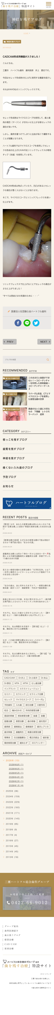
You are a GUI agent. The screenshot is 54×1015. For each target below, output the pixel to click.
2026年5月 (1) (16, 773)
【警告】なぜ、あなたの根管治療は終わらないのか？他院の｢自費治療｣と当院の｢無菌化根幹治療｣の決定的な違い (27, 526)
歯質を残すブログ (14, 449)
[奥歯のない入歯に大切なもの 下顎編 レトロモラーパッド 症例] (15, 414)
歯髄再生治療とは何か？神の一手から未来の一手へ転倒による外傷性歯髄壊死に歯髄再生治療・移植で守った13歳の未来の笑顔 (27, 556)
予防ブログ (9, 477)
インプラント (10, 689)
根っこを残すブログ (11, 394)
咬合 (6, 710)
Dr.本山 (44, 678)
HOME (26, 33)
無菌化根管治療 (34, 732)
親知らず (24, 743)
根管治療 (20, 721)
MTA (17, 683)
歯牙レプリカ (43, 727)
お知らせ (8, 486)
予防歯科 (8, 705)
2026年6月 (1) (16, 769)
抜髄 (43, 716)
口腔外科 (41, 705)
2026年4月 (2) (16, 777)
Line (27, 322)
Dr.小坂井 (33, 678)
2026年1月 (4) (16, 785)
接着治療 (8, 721)
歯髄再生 (20, 732)
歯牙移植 (8, 732)
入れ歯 (19, 705)
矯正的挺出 (34, 738)
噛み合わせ (17, 710)
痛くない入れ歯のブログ (13, 378)
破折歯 (46, 738)
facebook (18, 322)
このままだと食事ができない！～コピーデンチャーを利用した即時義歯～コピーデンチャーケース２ (39, 383)
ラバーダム (39, 700)
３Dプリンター (38, 743)
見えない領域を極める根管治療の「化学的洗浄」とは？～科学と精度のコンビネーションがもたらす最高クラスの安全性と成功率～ (27, 572)
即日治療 (29, 705)
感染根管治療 (23, 716)
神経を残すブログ (13, 42)
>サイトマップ (45, 974)
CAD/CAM (9, 678)
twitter (36, 322)
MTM (25, 683)
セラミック (21, 694)
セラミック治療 (36, 694)
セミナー (8, 694)
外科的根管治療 (32, 710)
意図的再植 (9, 716)
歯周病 (7, 727)
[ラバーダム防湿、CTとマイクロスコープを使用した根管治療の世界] (15, 399)
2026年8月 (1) (16, 765)
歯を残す (43, 721)
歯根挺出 (18, 727)
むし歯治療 (36, 683)
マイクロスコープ (23, 700)
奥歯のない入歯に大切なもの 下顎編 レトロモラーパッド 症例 (39, 411)
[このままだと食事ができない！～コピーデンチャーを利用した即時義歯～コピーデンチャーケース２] (15, 383)
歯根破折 (29, 727)
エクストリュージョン (29, 689)
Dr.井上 (22, 678)
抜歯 (35, 716)
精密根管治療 (10, 743)
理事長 (7, 738)
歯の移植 (31, 721)
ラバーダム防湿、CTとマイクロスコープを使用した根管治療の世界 (39, 396)
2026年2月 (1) (16, 781)
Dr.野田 (7, 683)
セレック (8, 700)
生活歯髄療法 (20, 738)
